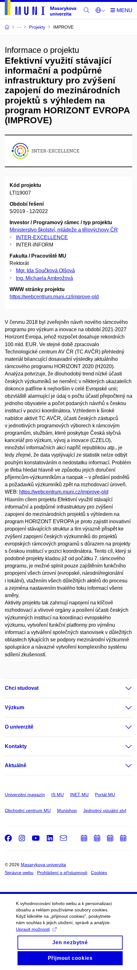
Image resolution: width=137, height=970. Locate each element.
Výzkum (14, 707)
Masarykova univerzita (43, 864)
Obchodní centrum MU (28, 810)
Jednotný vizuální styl (104, 810)
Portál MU (105, 794)
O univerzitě (19, 727)
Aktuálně (15, 765)
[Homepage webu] (40, 9)
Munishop (67, 810)
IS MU (57, 794)
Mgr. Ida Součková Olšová (45, 270)
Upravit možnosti (33, 929)
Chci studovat (22, 688)
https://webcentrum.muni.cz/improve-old (54, 296)
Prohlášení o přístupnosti (62, 872)
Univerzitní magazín (25, 794)
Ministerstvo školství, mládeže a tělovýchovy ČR (64, 229)
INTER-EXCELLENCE (42, 237)
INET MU (79, 794)
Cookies (99, 872)
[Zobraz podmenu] (122, 688)
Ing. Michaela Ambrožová (44, 278)
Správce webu (19, 872)
